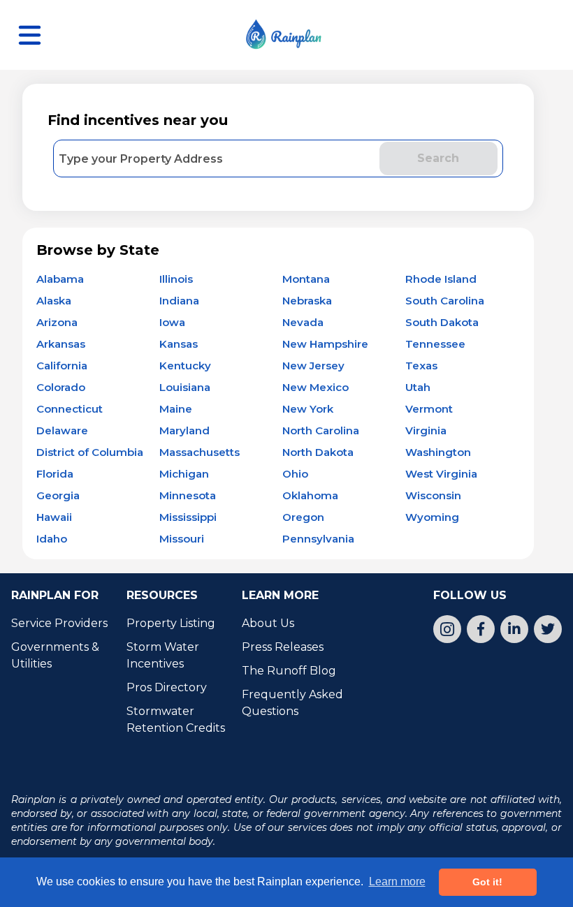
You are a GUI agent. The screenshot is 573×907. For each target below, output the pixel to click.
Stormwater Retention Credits (175, 720)
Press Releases (283, 647)
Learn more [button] (397, 881)
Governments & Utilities (56, 655)
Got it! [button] (487, 881)
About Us (268, 623)
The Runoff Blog (289, 670)
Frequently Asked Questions (293, 703)
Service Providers (59, 623)
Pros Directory (166, 687)
